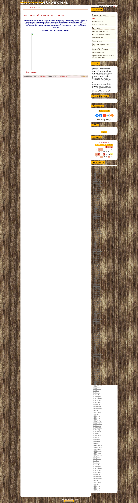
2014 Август (97, 223)
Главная (23, 2)
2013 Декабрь (97, 208)
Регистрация (33, 2)
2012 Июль (96, 179)
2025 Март (96, 457)
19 (99, 154)
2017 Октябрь (97, 290)
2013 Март (96, 192)
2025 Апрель (97, 459)
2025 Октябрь (97, 470)
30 (109, 157)
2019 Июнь (96, 326)
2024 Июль (96, 441)
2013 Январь (97, 188)
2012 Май (96, 175)
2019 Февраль (97, 319)
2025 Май (96, 461)
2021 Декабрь (97, 381)
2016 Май (96, 260)
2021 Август (97, 373)
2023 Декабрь (97, 428)
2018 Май (96, 303)
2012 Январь (97, 167)
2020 (31, 8)
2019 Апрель (97, 323)
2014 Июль (96, 221)
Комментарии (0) (62, 76)
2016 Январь (97, 253)
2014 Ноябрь (97, 227)
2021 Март (96, 363)
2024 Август (97, 443)
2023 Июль (96, 418)
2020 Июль (96, 350)
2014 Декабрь (97, 229)
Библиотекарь (43, 76)
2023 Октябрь (97, 424)
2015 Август (97, 245)
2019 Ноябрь (97, 334)
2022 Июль (96, 395)
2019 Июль (96, 328)
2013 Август (97, 202)
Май (35, 8)
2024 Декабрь (97, 451)
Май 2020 (104, 142)
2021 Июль (96, 371)
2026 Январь (97, 476)
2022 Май (96, 391)
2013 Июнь (96, 198)
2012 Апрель (97, 173)
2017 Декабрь (97, 293)
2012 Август (97, 181)
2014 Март (96, 214)
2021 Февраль (97, 361)
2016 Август (97, 266)
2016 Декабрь (97, 272)
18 (96, 154)
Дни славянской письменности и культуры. (44, 15)
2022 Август (97, 396)
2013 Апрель (97, 194)
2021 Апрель (97, 365)
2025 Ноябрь (97, 472)
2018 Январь (97, 295)
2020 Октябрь (97, 354)
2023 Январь (97, 406)
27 (101, 157)
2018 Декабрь (97, 315)
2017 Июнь (96, 284)
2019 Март (96, 321)
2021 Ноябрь (97, 379)
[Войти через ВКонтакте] (97, 115)
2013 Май (96, 196)
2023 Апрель (97, 412)
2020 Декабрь (97, 358)
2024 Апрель (97, 435)
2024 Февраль (97, 431)
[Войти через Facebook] (100, 115)
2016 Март (96, 256)
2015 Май (96, 239)
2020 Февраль (97, 340)
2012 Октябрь (97, 183)
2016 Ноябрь (97, 270)
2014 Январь (97, 210)
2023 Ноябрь (97, 426)
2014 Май (96, 218)
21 (104, 154)
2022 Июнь (96, 393)
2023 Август (97, 420)
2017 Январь (97, 274)
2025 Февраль (97, 455)
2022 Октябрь (97, 400)
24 (111, 154)
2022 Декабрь (97, 404)
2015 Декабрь (97, 251)
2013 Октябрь (97, 204)
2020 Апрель (97, 344)
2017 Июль (96, 286)
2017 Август (97, 288)
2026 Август (97, 490)
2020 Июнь (96, 348)
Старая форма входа (104, 120)
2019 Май (96, 325)
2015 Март (96, 235)
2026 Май (96, 484)
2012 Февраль (97, 169)
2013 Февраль (97, 190)
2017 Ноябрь (97, 291)
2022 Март (96, 387)
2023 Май (96, 414)
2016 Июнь (96, 262)
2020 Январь (97, 338)
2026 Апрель (97, 482)
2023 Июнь (96, 416)
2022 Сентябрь (97, 398)
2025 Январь (97, 453)
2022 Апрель (97, 389)
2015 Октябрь (97, 247)
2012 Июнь (96, 177)
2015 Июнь (96, 241)
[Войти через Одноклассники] (112, 115)
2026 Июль (96, 488)
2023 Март (96, 410)
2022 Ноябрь (97, 402)
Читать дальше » (31, 72)
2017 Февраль (97, 276)
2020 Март (96, 342)
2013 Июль (96, 200)
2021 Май (96, 367)
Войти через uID (104, 111)
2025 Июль (96, 465)
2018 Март (96, 299)
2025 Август (97, 466)
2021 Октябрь (97, 377)
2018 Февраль (97, 297)
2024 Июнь (96, 439)
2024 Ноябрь (97, 449)
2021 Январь (97, 360)
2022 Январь (97, 383)
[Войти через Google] (108, 115)
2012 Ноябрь (97, 185)
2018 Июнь (96, 305)
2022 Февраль (97, 385)
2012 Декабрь (97, 187)
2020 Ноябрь (97, 356)
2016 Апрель (97, 258)
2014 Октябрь (97, 225)
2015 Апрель (97, 237)
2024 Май (96, 437)
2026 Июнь (96, 486)
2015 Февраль (97, 233)
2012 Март (96, 171)
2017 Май (96, 282)
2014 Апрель (97, 216)
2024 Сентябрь (97, 445)
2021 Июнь (96, 369)
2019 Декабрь (97, 336)
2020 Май (96, 346)
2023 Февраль (97, 408)
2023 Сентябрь (97, 422)
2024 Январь (97, 430)
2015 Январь (97, 231)
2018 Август (97, 309)
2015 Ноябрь (97, 249)
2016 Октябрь (97, 268)
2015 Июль (96, 243)
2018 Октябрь (97, 311)
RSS (114, 6)
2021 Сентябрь (97, 375)
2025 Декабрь (97, 474)
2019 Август (97, 330)
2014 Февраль (97, 212)
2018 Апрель (97, 301)
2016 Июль (96, 264)
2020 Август (97, 352)
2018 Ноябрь (97, 313)
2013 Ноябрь (97, 206)
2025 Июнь (96, 463)
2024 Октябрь (97, 447)
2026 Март (96, 480)
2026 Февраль (97, 478)
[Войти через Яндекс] (104, 115)
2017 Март (96, 278)
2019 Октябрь (97, 332)
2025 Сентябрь (97, 468)
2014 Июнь (96, 220)
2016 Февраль (97, 255)
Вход (41, 2)
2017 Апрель (97, 280)
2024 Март (96, 433)
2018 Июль (96, 307)
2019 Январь (97, 317)
